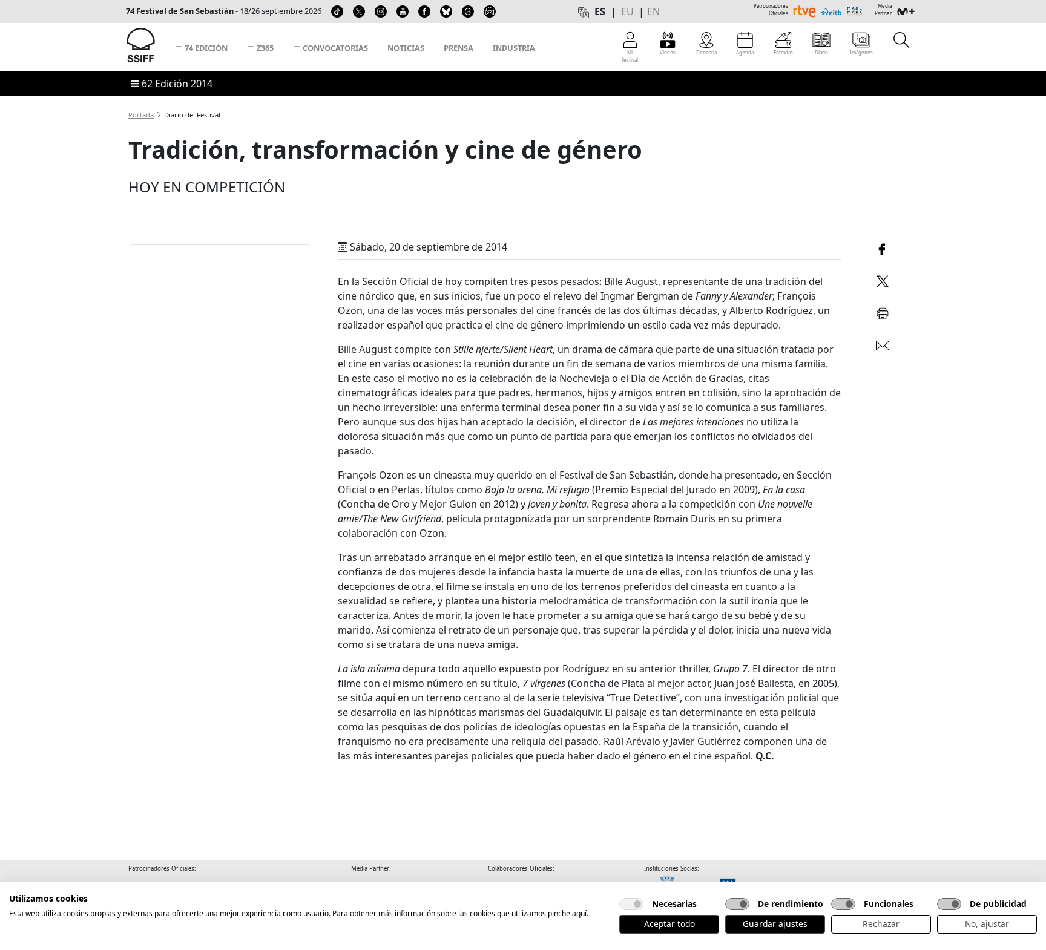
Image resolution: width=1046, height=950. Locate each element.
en (653, 11)
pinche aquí (567, 913)
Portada (141, 114)
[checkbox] (631, 904)
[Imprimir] (882, 311)
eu (627, 11)
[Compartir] (882, 248)
